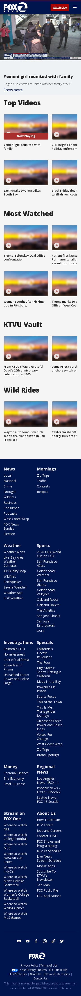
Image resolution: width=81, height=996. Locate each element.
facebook (36, 941)
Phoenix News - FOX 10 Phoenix (48, 790)
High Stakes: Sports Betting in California (49, 672)
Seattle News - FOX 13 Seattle (47, 799)
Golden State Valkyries (46, 592)
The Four (43, 662)
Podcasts (10, 513)
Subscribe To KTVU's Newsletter (46, 875)
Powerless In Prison (13, 667)
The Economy (14, 778)
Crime (8, 486)
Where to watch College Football (15, 836)
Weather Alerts (14, 552)
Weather (12, 545)
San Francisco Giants (47, 582)
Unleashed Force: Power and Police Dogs (16, 679)
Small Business (14, 784)
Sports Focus (46, 696)
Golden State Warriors (46, 573)
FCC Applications (49, 896)
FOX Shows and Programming (48, 843)
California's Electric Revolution (45, 653)
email (19, 941)
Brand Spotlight (48, 755)
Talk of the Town (49, 702)
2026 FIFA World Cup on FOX (49, 554)
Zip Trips (43, 475)
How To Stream (48, 820)
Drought (10, 492)
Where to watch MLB (15, 846)
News (9, 469)
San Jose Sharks (48, 616)
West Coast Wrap (16, 519)
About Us (46, 813)
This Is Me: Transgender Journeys (46, 711)
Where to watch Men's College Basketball (15, 881)
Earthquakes (13, 582)
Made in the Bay (49, 681)
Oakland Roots (47, 599)
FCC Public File (47, 890)
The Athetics (46, 610)
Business (10, 502)
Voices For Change (44, 736)
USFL (41, 631)
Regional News (46, 769)
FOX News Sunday (11, 526)
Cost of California (16, 660)
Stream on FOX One (14, 815)
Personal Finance (16, 773)
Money (10, 766)
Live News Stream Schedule (49, 858)
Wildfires (10, 497)
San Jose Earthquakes (46, 623)
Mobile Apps (46, 866)
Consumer (11, 508)
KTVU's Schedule (49, 851)
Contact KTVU (47, 836)
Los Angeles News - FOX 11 (48, 780)
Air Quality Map (15, 571)
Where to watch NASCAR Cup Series (15, 857)
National (10, 481)
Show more (13, 89)
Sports (43, 545)
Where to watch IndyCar (15, 869)
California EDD (14, 649)
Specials (45, 642)
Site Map (43, 885)
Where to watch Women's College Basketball (16, 894)
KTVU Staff (45, 825)
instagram (44, 941)
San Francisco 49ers (47, 563)
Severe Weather (15, 587)
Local (7, 475)
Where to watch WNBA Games (15, 906)
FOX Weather (13, 598)
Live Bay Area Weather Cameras (14, 561)
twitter (61, 941)
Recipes (42, 492)
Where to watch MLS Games (15, 915)
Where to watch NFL (15, 827)
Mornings (46, 469)
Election (9, 534)
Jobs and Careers (49, 830)
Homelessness (14, 654)
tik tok (53, 941)
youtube (27, 941)
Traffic (41, 481)
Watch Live (60, 7)
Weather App (13, 593)
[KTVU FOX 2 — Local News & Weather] (17, 7)
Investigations (18, 642)
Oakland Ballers (48, 605)
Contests (43, 486)
